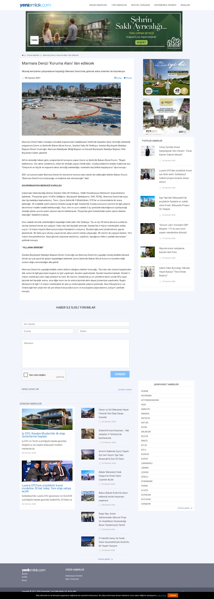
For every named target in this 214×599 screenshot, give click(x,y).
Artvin (144, 423)
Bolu (143, 450)
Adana (144, 391)
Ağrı (143, 405)
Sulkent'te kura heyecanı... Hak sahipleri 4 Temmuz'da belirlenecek (114, 434)
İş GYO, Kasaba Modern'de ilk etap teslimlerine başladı (43, 435)
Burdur (145, 454)
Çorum (144, 472)
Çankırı (145, 468)
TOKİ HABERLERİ (119, 5)
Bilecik (144, 436)
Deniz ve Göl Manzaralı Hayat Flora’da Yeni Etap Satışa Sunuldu (114, 413)
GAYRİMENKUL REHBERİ (165, 5)
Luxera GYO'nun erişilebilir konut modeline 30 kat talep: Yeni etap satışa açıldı (46, 488)
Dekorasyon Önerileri (74, 576)
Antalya (145, 418)
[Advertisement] (166, 336)
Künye (24, 580)
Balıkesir (146, 432)
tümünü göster (104, 559)
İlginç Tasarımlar (72, 579)
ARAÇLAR (185, 5)
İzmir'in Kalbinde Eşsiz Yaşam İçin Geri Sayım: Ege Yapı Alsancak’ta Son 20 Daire (114, 455)
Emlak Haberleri (33, 55)
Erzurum (146, 499)
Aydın (144, 427)
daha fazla (162, 595)
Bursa (144, 459)
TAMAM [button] (173, 595)
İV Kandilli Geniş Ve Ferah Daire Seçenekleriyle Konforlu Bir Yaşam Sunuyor (114, 542)
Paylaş (119, 78)
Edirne (144, 486)
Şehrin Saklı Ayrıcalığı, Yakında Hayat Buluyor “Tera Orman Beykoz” (174, 272)
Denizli (144, 477)
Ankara (145, 414)
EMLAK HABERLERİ (98, 5)
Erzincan (146, 495)
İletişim (25, 574)
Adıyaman (146, 395)
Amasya (145, 409)
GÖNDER (120, 374)
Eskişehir (146, 504)
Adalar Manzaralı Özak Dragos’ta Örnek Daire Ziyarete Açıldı (110, 476)
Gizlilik (24, 577)
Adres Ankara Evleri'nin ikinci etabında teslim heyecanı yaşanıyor (113, 497)
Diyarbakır (147, 481)
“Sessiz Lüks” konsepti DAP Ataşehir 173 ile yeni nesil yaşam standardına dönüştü (173, 229)
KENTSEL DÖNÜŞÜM (140, 5)
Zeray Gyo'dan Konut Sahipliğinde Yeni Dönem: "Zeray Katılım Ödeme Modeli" (175, 151)
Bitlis (144, 445)
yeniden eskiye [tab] (125, 389)
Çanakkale (147, 463)
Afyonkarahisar (150, 400)
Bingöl (144, 441)
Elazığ (144, 490)
